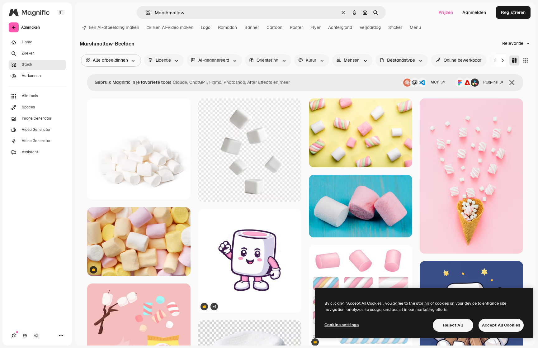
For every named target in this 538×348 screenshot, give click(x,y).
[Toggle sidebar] (61, 12)
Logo (205, 27)
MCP (435, 82)
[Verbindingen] (14, 336)
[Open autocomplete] (145, 12)
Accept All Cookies (501, 325)
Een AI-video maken (173, 27)
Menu (415, 27)
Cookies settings (341, 324)
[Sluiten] (512, 82)
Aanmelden (474, 12)
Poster (296, 27)
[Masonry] (514, 60)
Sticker (395, 27)
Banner (251, 27)
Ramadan (227, 27)
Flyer (315, 27)
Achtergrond (340, 27)
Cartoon (274, 27)
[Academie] (25, 336)
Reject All (453, 325)
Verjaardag (370, 27)
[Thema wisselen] (36, 336)
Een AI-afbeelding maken (114, 27)
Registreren (513, 12)
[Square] (526, 60)
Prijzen (445, 12)
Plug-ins (490, 82)
